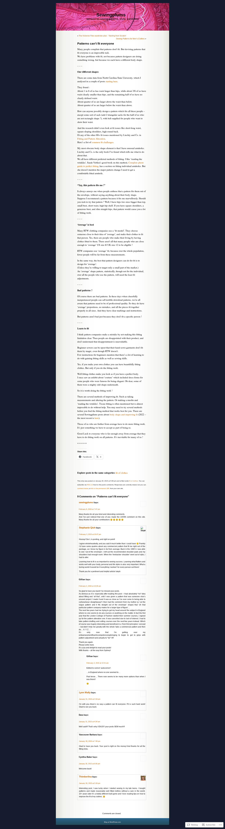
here (97, 417)
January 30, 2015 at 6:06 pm (89, 764)
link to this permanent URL (100, 488)
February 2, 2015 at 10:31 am (97, 663)
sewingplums (86, 502)
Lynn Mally (84, 692)
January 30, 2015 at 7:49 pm (89, 741)
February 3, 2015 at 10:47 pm (90, 534)
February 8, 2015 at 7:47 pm (89, 509)
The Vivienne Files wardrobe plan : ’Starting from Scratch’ (102, 36)
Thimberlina (85, 776)
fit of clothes (122, 472)
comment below (82, 488)
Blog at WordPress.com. (112, 822)
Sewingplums (111, 14)
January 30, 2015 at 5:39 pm (89, 783)
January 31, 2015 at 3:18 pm (89, 699)
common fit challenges (102, 142)
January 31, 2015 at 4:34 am (89, 721)
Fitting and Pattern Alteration (91, 138)
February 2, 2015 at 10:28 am (90, 586)
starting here (111, 81)
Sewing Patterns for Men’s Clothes (130, 39)
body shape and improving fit (124, 414)
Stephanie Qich (87, 527)
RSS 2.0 (90, 485)
